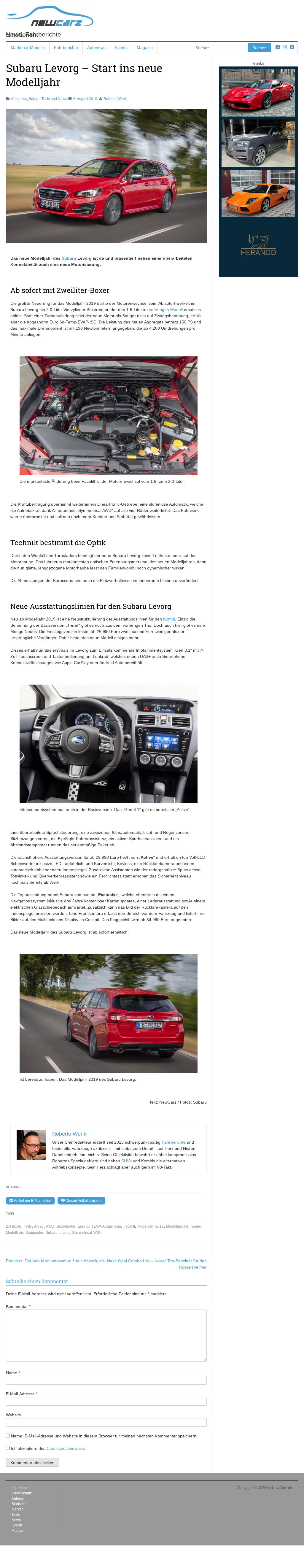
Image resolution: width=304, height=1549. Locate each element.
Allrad (39, 1226)
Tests (16, 1515)
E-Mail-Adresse (21, 1393)
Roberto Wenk (115, 99)
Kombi (169, 619)
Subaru (69, 258)
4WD (28, 1226)
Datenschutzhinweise (65, 1448)
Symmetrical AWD (86, 1233)
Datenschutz (22, 1493)
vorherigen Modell (166, 309)
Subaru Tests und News (48, 99)
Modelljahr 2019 (150, 1226)
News (16, 1520)
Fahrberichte (66, 47)
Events (121, 47)
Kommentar (18, 1306)
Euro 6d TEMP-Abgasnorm (99, 1226)
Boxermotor (66, 1226)
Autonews (96, 47)
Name (13, 1372)
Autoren (18, 1498)
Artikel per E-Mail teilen (32, 1201)
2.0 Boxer (13, 1226)
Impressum (20, 1488)
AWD (50, 1226)
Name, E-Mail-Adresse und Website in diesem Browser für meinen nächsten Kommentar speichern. (104, 1436)
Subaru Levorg (58, 1233)
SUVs (126, 1160)
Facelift (129, 1226)
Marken (18, 1509)
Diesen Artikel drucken (83, 1201)
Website (13, 1414)
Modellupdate (177, 1226)
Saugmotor (34, 1233)
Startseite (19, 1504)
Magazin (145, 47)
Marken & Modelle (28, 47)
